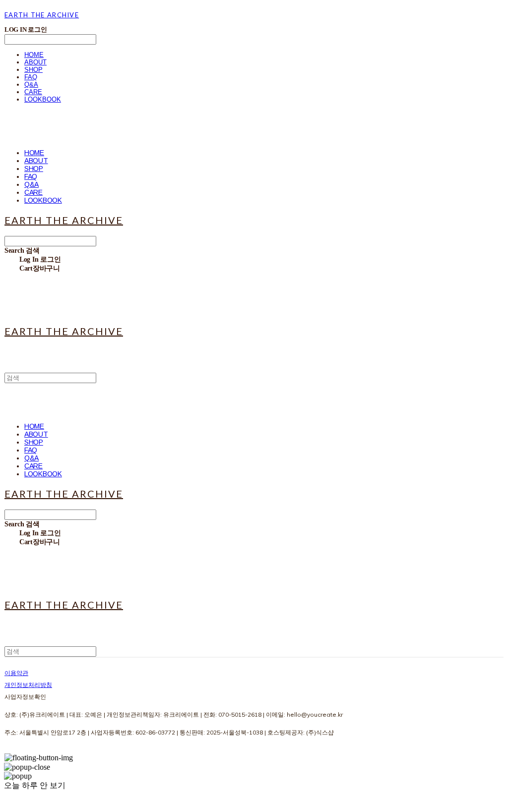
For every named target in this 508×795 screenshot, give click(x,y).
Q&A (31, 84)
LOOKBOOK (42, 99)
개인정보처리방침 (28, 684)
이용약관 (16, 673)
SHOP (33, 69)
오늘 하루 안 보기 (34, 785)
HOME (34, 54)
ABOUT (35, 62)
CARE (33, 92)
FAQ (30, 77)
